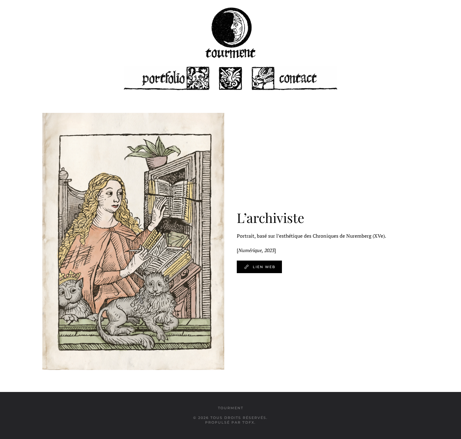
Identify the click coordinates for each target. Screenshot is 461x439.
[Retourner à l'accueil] (230, 33)
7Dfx (248, 422)
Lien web (264, 267)
